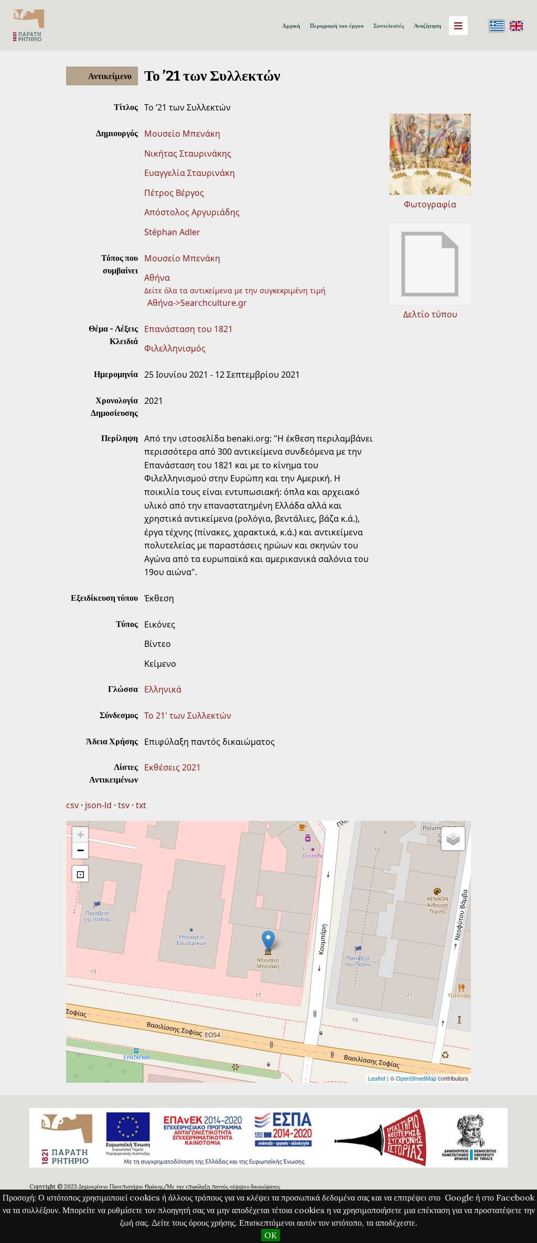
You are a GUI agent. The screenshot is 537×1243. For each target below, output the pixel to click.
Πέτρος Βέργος (174, 193)
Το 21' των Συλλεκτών (187, 715)
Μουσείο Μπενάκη (182, 133)
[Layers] (453, 838)
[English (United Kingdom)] (516, 25)
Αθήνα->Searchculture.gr (197, 303)
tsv (124, 805)
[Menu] (458, 25)
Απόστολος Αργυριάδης (192, 212)
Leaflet (376, 1078)
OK (270, 1235)
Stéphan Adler (172, 232)
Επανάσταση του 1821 (188, 329)
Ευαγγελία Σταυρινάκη (189, 173)
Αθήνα (157, 277)
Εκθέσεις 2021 (172, 767)
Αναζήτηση (427, 25)
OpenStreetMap (416, 1078)
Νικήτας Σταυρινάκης (187, 153)
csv (72, 805)
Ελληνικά (162, 689)
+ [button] (80, 834)
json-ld (98, 805)
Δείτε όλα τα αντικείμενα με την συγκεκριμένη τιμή (235, 290)
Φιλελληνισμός (175, 348)
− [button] (80, 850)
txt (141, 805)
